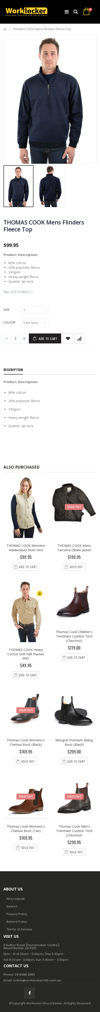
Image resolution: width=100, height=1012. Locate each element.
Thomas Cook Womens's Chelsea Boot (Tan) (26, 828)
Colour (9, 322)
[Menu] (67, 12)
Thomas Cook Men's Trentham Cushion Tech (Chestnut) (74, 830)
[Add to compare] (79, 338)
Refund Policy (17, 921)
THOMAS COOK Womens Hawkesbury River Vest (26, 547)
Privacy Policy (17, 914)
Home (5, 29)
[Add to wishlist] (68, 338)
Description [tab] (13, 369)
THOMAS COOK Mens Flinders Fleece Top (43, 225)
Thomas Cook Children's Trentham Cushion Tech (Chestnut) (74, 636)
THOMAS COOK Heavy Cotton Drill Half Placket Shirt (25, 654)
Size (6, 309)
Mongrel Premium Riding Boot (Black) (74, 742)
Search (12, 906)
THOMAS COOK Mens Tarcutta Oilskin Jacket (74, 547)
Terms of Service (19, 929)
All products (16, 899)
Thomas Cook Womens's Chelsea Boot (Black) (26, 742)
